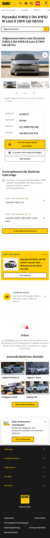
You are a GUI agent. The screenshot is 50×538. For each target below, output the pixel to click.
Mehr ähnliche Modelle (25, 404)
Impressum (9, 518)
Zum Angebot (25, 275)
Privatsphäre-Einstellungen (16, 523)
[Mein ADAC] (26, 3)
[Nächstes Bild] (34, 93)
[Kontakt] (31, 3)
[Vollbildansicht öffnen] (45, 55)
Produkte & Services (12, 458)
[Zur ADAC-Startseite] (6, 3)
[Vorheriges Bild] (16, 93)
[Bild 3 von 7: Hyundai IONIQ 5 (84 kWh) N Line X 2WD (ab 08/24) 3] (37, 85)
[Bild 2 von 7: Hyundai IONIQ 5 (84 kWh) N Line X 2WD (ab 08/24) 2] (23, 85)
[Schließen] (45, 422)
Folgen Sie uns (10, 467)
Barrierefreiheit (11, 532)
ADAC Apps (9, 449)
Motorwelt (9, 485)
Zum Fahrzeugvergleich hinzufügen (27, 144)
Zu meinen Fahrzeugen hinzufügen (27, 152)
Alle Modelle (25, 159)
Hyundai (24, 10)
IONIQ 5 (36, 10)
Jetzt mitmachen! (22, 439)
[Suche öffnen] (20, 3)
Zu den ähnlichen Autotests (25, 231)
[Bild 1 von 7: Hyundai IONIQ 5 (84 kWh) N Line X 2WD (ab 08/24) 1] (9, 85)
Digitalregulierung (12, 527)
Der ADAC (8, 476)
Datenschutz (40, 518)
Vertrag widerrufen (37, 527)
